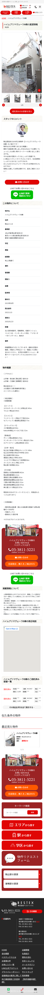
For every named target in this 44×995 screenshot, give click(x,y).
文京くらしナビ (28, 960)
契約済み (7, 689)
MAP (38, 921)
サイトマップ (27, 971)
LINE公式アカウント (10, 968)
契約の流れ (26, 957)
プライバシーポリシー (11, 971)
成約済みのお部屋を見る (22, 111)
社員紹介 (25, 953)
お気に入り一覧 (8, 964)
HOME (4, 18)
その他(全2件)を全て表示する (21, 707)
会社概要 (5, 953)
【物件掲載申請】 (29, 979)
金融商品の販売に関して (12, 975)
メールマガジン (28, 964)
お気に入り (39, 12)
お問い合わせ (27, 968)
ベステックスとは (9, 957)
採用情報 (25, 975)
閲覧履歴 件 (26, 7)
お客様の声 (6, 960)
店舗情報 (25, 949)
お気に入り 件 (26, 5)
